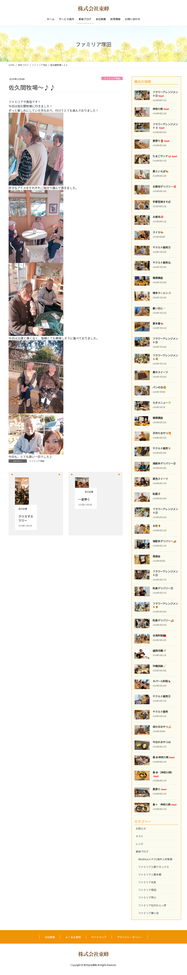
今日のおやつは (162, 742)
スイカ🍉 (158, 232)
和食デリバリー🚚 (163, 620)
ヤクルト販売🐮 (162, 448)
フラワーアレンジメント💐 (165, 357)
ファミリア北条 (147, 882)
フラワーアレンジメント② (165, 340)
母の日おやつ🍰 (162, 726)
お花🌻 (157, 526)
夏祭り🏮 (161, 141)
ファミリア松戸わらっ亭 (152, 905)
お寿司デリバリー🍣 (164, 186)
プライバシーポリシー (129, 937)
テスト (139, 836)
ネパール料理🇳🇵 (162, 681)
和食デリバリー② (163, 588)
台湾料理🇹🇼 (159, 635)
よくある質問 (73, 937)
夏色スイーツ (160, 478)
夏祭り (159, 789)
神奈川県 (161, 109)
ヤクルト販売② (162, 247)
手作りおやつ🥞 (162, 433)
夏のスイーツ (160, 372)
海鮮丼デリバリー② (164, 463)
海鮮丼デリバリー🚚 (164, 541)
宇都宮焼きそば (162, 201)
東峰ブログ (142, 851)
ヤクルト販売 (160, 711)
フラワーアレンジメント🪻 (165, 126)
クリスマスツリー (25, 518)
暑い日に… (159, 308)
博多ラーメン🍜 (162, 293)
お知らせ (141, 828)
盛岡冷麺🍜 (159, 650)
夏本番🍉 (158, 323)
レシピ (139, 844)
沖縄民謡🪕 (159, 666)
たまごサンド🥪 (165, 156)
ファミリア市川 (147, 897)
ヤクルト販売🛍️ (162, 262)
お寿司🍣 (158, 217)
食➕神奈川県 (164, 757)
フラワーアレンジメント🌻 (165, 605)
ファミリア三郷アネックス (153, 867)
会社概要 (50, 937)
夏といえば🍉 (161, 171)
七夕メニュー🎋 (162, 402)
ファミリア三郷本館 (149, 874)
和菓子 (156, 494)
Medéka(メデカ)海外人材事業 (155, 859)
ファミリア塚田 (112, 78)
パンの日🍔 (159, 387)
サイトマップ (98, 937)
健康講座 (158, 278)
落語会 (156, 556)
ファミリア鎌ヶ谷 (148, 913)
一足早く (84, 499)
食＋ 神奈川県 (165, 804)
